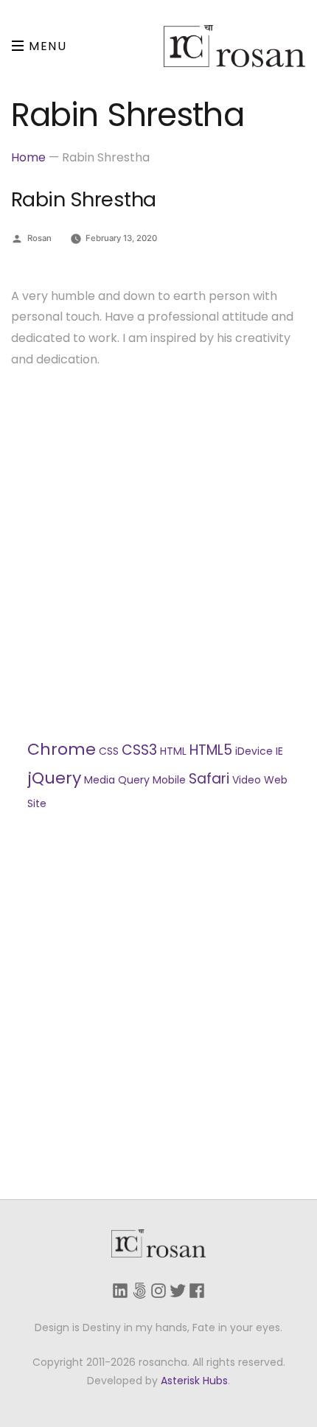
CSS (109, 751)
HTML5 (210, 750)
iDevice (254, 751)
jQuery (54, 778)
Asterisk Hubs (194, 1380)
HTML (173, 751)
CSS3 (139, 750)
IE (279, 751)
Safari (209, 779)
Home (28, 157)
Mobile (169, 779)
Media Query (117, 779)
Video (246, 779)
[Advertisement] (158, 552)
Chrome (61, 749)
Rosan (39, 238)
